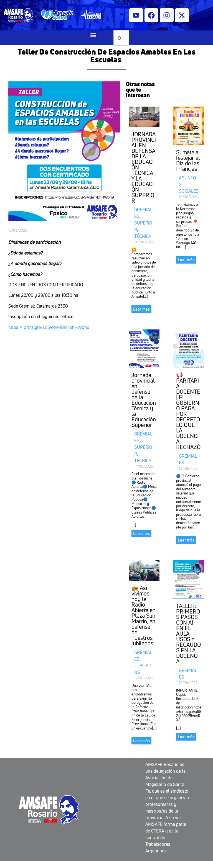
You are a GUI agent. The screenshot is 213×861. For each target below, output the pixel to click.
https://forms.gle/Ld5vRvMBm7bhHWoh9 (48, 327)
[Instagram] (167, 15)
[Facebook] (151, 15)
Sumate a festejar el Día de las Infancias (188, 160)
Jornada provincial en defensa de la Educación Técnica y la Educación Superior (143, 400)
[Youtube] (136, 15)
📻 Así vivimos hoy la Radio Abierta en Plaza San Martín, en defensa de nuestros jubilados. (143, 615)
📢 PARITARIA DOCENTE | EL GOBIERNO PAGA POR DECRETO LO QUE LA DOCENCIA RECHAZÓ (188, 411)
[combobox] (121, 38)
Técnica (142, 236)
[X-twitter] (182, 15)
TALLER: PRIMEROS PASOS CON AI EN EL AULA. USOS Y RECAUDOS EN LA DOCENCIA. (188, 633)
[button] (93, 35)
